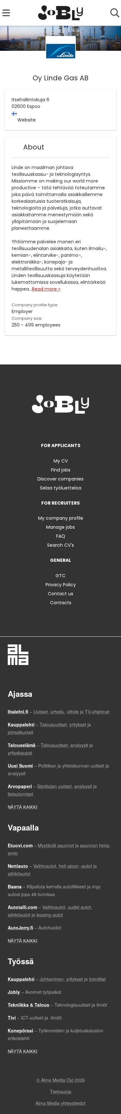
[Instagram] (51, 427)
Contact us (60, 593)
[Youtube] (82, 427)
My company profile (60, 518)
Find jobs (60, 470)
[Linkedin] (61, 427)
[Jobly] (60, 12)
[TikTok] (72, 427)
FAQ (60, 536)
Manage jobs (60, 527)
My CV (61, 461)
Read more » (46, 289)
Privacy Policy (60, 584)
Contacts (60, 602)
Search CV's (60, 545)
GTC (60, 575)
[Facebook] (40, 427)
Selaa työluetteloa (60, 488)
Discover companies (60, 479)
